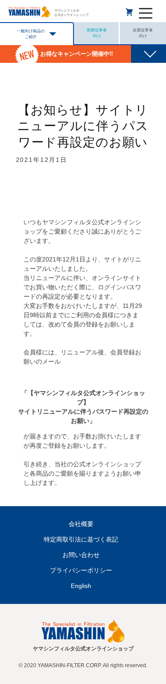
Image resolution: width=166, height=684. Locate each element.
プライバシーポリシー (81, 570)
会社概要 (81, 523)
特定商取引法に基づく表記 (81, 539)
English (81, 585)
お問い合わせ (81, 554)
